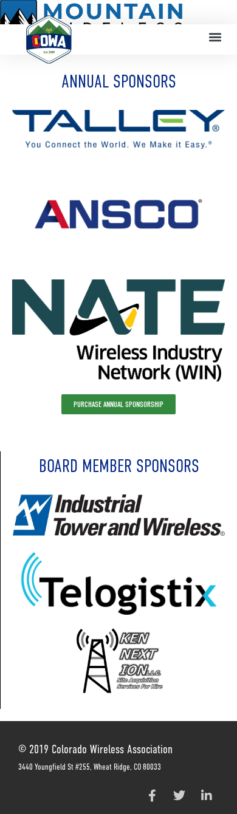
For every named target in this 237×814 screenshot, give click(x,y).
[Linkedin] (206, 796)
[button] (215, 37)
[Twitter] (179, 796)
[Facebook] (152, 796)
